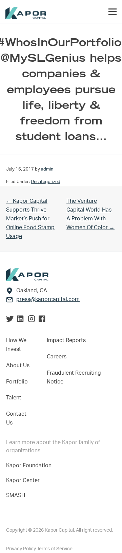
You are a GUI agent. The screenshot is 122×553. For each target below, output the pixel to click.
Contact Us (16, 418)
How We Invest (16, 345)
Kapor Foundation (30, 465)
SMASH (15, 495)
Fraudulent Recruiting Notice (74, 377)
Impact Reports (66, 340)
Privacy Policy (21, 549)
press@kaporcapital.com (48, 299)
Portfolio (17, 381)
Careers (56, 356)
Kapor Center (24, 480)
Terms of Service (55, 549)
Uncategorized (45, 181)
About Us (17, 365)
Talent (13, 397)
